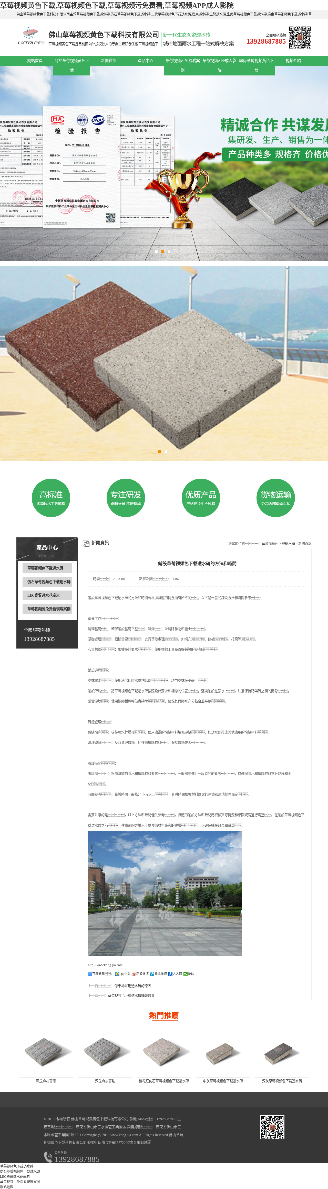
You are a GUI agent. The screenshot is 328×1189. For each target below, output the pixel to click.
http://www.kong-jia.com (105, 965)
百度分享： (103, 974)
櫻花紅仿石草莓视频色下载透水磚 (164, 1081)
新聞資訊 (108, 61)
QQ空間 (125, 974)
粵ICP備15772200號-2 (118, 1142)
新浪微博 (142, 974)
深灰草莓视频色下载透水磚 (282, 1081)
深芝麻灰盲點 (105, 1081)
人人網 (177, 974)
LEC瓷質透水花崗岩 (43, 595)
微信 (191, 974)
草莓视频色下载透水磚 (45, 568)
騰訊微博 (161, 974)
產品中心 (145, 61)
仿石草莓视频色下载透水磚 (48, 582)
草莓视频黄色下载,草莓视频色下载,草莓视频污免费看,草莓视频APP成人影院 (117, 5)
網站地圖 (144, 1142)
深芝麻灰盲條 (46, 1081)
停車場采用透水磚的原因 (133, 986)
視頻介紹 (293, 61)
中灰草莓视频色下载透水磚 (223, 1081)
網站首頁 (35, 61)
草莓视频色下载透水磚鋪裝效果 (131, 996)
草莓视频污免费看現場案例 (48, 609)
